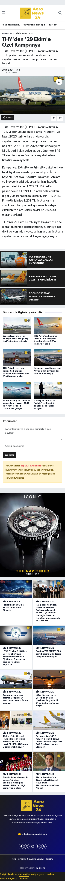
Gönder (9, 455)
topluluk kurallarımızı (31, 466)
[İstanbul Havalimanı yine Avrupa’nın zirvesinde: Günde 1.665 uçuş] (48, 357)
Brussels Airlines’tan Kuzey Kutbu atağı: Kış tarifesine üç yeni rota (15, 338)
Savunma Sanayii (34, 24)
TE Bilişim (40, 868)
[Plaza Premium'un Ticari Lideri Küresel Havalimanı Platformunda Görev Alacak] (49, 761)
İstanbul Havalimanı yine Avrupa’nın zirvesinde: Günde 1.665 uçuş (47, 371)
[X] (27, 846)
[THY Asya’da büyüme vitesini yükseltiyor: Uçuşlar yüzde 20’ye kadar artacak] (48, 325)
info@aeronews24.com (34, 834)
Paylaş (9, 117)
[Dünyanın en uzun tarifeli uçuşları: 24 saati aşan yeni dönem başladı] (16, 679)
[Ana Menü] (3, 13)
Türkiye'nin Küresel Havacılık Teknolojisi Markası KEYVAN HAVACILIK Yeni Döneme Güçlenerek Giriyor (16, 741)
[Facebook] (21, 846)
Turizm (53, 24)
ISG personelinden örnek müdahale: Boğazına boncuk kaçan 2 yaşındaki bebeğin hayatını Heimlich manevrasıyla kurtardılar (48, 613)
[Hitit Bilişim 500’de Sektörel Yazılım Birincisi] (16, 589)
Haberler (7, 34)
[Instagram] (32, 846)
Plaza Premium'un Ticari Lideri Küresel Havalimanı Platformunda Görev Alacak (47, 782)
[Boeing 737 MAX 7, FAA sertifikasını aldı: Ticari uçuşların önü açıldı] (49, 635)
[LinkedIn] (38, 846)
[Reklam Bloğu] (32, 535)
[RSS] (44, 846)
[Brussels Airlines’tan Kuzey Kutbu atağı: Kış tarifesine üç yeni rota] (17, 325)
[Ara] (60, 13)
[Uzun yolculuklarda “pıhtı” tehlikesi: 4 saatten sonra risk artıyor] (48, 390)
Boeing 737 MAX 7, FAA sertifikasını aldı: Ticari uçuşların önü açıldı (48, 654)
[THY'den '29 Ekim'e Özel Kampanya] (32, 95)
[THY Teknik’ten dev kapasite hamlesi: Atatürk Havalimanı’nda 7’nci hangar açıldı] (17, 357)
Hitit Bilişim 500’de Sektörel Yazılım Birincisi (13, 607)
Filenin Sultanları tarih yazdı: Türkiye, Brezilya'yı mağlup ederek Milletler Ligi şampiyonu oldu (15, 782)
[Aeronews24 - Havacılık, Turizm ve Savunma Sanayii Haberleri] (32, 13)
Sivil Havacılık (11, 24)
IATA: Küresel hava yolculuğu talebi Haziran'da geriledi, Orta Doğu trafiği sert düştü (48, 700)
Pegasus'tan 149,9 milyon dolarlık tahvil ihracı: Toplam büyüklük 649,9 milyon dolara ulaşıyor (49, 741)
